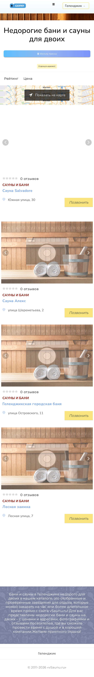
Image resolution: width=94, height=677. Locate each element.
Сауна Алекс (14, 301)
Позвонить (78, 202)
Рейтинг (11, 79)
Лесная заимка (16, 507)
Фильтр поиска (48, 54)
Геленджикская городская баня (32, 404)
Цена (28, 79)
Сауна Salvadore (17, 191)
